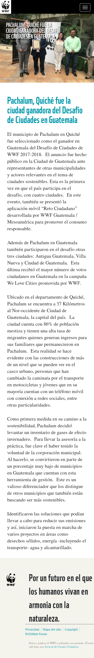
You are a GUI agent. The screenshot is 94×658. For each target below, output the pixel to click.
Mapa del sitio (52, 629)
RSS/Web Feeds (36, 634)
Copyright (71, 629)
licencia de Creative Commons (61, 646)
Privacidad (32, 629)
